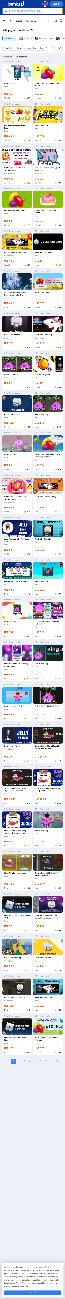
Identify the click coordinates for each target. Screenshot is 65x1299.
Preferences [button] (23, 1286)
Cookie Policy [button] (15, 1283)
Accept (32, 1293)
